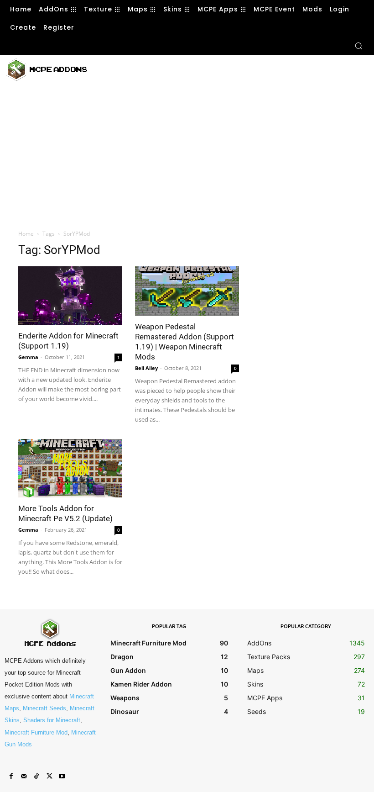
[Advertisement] (206, 68)
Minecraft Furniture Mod (36, 732)
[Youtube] (62, 776)
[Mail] (23, 776)
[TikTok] (36, 776)
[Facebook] (11, 776)
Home (26, 234)
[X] (49, 776)
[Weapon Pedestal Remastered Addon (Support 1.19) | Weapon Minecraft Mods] (187, 290)
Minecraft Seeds (44, 708)
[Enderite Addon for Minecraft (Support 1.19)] (70, 295)
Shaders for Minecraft (51, 720)
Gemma (28, 357)
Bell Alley (146, 368)
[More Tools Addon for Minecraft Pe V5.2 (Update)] (70, 468)
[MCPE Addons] (46, 70)
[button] (358, 46)
